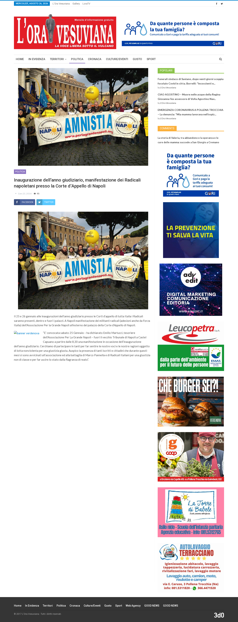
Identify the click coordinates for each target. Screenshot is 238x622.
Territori (57, 59)
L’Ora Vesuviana (61, 3)
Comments (167, 128)
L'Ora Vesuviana (168, 87)
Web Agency (133, 605)
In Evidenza (36, 59)
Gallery (76, 3)
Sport (151, 59)
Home (20, 59)
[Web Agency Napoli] (219, 615)
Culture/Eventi (117, 59)
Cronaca (94, 59)
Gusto (137, 59)
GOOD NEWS (151, 605)
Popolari (166, 70)
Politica (77, 59)
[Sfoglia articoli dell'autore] (16, 193)
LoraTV (86, 3)
